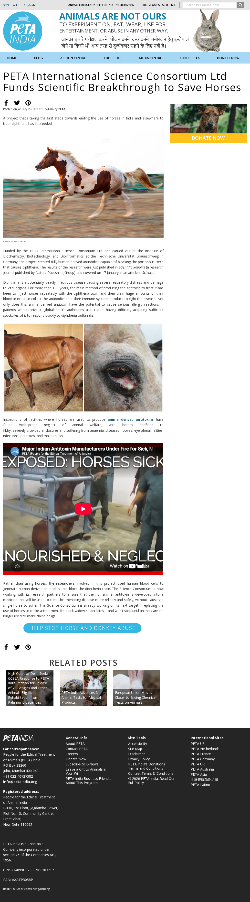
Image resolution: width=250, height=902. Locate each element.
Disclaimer (136, 754)
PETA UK (198, 764)
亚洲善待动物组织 (204, 779)
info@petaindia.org (20, 781)
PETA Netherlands (205, 748)
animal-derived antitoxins (131, 419)
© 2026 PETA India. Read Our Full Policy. (151, 780)
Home (12, 58)
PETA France (201, 754)
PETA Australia (202, 769)
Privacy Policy (139, 759)
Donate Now (228, 58)
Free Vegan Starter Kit (159, 5)
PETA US (198, 743)
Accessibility (137, 743)
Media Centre (150, 58)
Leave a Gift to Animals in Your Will (86, 771)
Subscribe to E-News (82, 764)
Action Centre (73, 58)
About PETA (75, 743)
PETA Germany (203, 759)
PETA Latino (200, 784)
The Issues (113, 58)
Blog (38, 58)
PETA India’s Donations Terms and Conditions (146, 766)
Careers (72, 754)
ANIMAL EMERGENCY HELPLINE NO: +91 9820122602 (101, 5)
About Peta (189, 58)
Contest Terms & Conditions (150, 773)
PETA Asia (199, 774)
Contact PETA (77, 748)
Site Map (135, 748)
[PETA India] (22, 30)
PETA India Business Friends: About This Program (88, 780)
